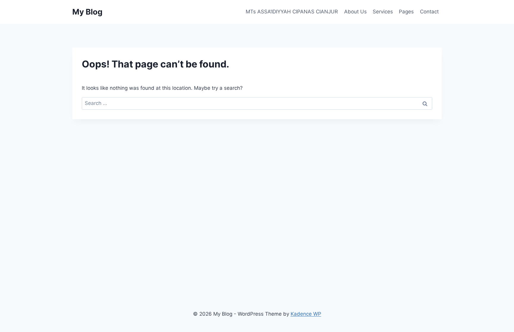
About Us (355, 12)
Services (383, 12)
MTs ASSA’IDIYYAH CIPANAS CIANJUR (292, 12)
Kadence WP (306, 314)
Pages (406, 12)
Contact (429, 12)
